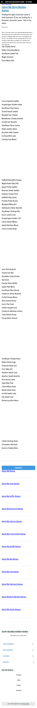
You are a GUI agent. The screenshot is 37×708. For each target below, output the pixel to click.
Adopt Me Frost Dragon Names (14, 534)
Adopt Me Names (8, 471)
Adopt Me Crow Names (10, 483)
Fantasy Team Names (8, 644)
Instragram (19, 690)
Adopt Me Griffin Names (11, 496)
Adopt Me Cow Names (10, 571)
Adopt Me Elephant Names (12, 584)
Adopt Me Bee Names (10, 559)
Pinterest (19, 685)
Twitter (18, 680)
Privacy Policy (25, 703)
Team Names (6, 656)
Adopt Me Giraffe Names (11, 546)
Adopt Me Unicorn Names (12, 521)
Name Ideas (8, 4)
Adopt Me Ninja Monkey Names (14, 597)
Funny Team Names (8, 650)
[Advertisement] (18, 80)
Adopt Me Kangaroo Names (12, 509)
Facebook (18, 674)
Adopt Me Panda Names (11, 609)
